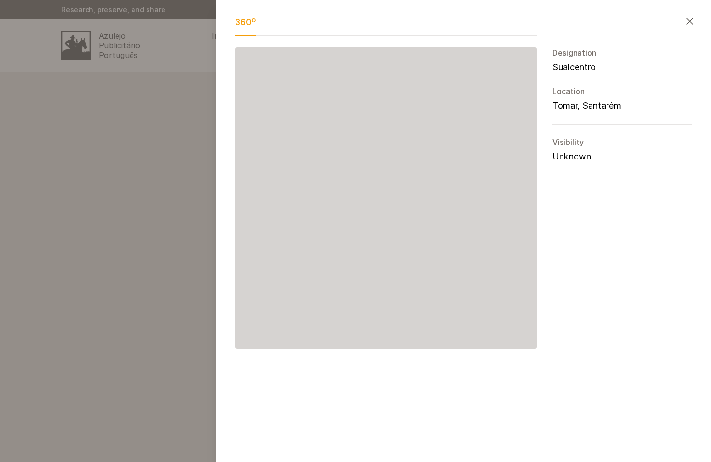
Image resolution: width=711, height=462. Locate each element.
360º (245, 22)
